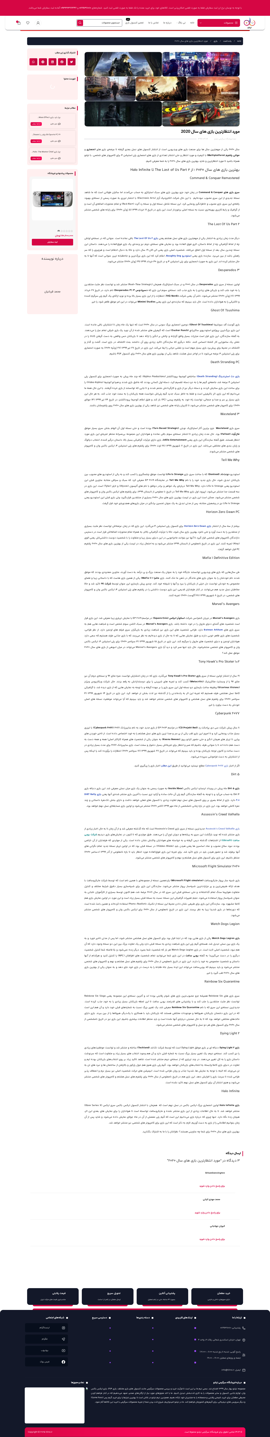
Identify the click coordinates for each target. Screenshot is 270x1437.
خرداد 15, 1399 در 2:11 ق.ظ (43, 1226)
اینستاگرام (45, 1327)
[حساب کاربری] (38, 23)
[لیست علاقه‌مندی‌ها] (28, 23)
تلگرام (45, 1339)
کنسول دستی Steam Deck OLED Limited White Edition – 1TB (56, 225)
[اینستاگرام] (63, 1328)
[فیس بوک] (63, 1362)
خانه (239, 41)
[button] (72, 61)
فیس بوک (44, 1362)
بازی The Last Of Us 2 (146, 238)
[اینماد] (55, 1405)
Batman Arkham (213, 630)
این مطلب (166, 766)
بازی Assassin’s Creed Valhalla (222, 829)
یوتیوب (44, 1350)
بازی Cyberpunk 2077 (217, 766)
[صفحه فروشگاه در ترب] (87, 1395)
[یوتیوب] (63, 1350)
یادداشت (227, 41)
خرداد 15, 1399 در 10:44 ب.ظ (44, 1199)
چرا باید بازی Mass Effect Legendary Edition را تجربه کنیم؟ (46, 119)
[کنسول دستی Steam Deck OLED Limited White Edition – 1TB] (52, 199)
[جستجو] (80, 23)
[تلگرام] (63, 1339)
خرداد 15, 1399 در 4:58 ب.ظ (44, 1173)
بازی (215, 41)
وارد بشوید (210, 1256)
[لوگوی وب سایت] (249, 23)
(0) (59, 231)
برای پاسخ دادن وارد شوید (212, 1186)
